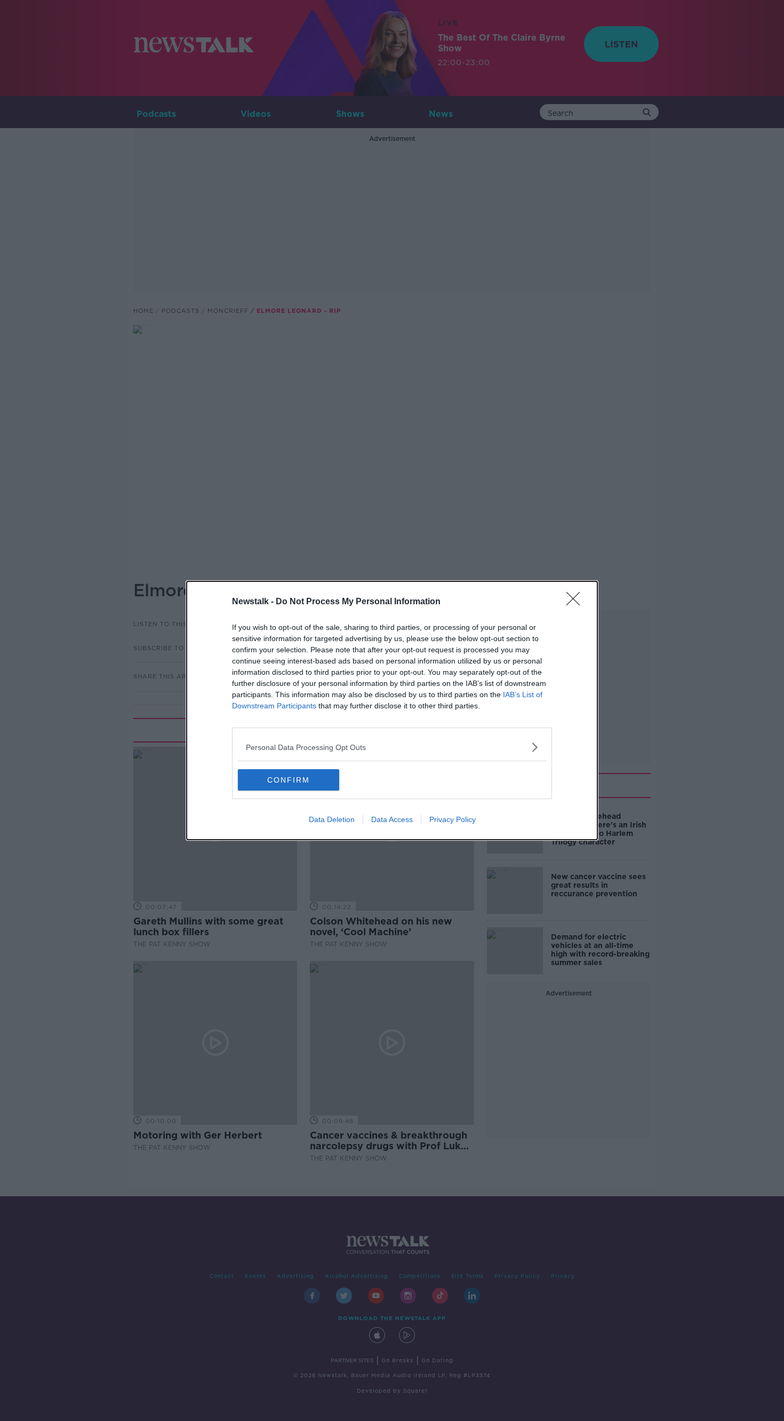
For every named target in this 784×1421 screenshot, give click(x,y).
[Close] (576, 602)
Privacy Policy (452, 819)
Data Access (392, 819)
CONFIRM (288, 780)
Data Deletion (332, 819)
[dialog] (392, 710)
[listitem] (392, 747)
